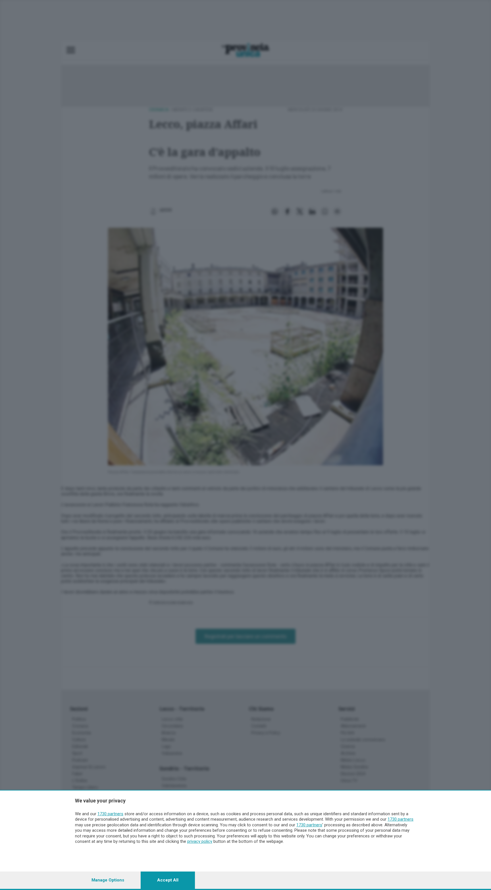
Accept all (167, 880)
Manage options (107, 880)
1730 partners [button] (110, 813)
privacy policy (199, 841)
